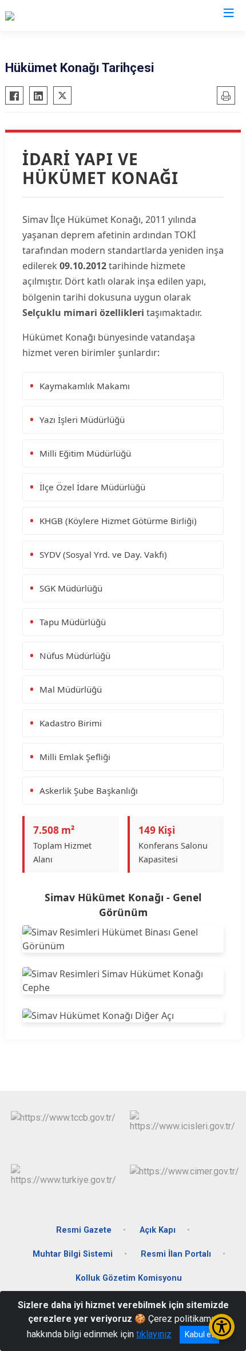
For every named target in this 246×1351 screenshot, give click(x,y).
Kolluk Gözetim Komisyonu (129, 1278)
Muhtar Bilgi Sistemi (73, 1254)
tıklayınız (154, 1334)
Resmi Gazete (84, 1230)
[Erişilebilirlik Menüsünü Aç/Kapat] (222, 1327)
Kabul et (199, 1334)
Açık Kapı (158, 1230)
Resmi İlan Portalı (176, 1254)
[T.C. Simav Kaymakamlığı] (54, 15)
